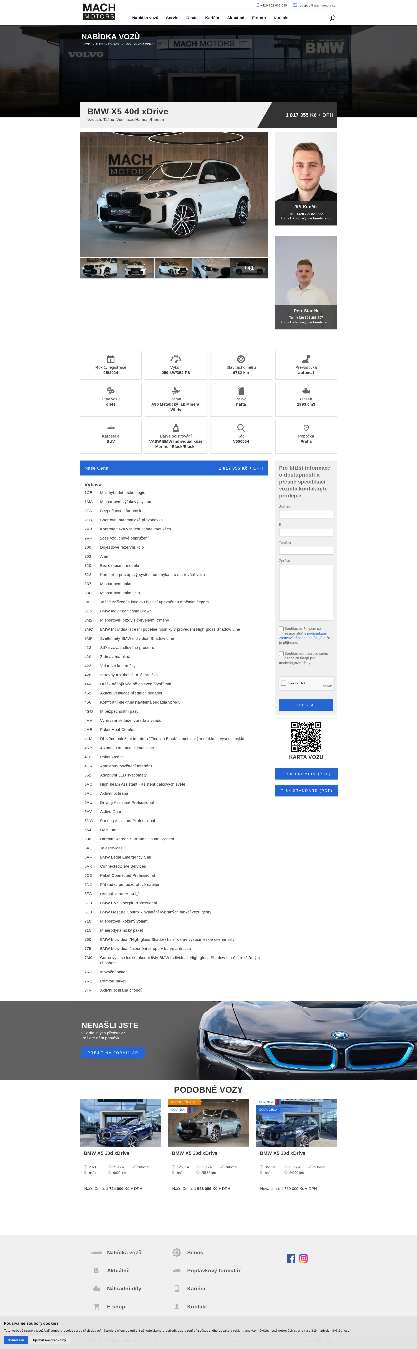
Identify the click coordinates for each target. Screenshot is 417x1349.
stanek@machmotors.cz (312, 322)
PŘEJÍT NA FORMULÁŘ (113, 1053)
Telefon (285, 543)
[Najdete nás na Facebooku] (291, 1261)
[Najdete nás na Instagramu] (303, 1261)
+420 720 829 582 (309, 214)
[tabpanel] (208, 70)
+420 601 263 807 (309, 317)
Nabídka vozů (107, 44)
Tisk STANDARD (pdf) (307, 791)
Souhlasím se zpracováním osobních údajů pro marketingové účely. (303, 658)
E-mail (284, 524)
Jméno (284, 506)
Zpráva (284, 561)
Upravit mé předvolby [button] (49, 1340)
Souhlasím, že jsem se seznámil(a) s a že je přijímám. (304, 636)
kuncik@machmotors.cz (312, 218)
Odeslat (306, 705)
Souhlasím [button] (16, 1340)
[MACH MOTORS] (99, 11)
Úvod (85, 44)
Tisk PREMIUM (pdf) (307, 774)
